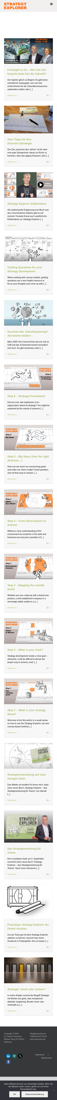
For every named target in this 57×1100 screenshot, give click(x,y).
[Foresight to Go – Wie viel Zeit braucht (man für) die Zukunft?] (28, 51)
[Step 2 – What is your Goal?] (28, 631)
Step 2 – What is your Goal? (25, 649)
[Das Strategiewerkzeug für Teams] (28, 826)
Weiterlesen (11, 95)
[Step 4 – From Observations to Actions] (28, 502)
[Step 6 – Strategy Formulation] (28, 377)
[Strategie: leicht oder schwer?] (28, 970)
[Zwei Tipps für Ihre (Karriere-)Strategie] (28, 119)
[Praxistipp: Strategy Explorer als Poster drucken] (28, 902)
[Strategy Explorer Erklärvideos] (28, 185)
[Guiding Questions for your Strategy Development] (28, 248)
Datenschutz (46, 1058)
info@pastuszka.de (38, 1034)
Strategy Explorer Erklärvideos (26, 203)
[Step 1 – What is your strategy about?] (28, 691)
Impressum (40, 1055)
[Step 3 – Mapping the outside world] (28, 566)
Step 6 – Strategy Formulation (26, 396)
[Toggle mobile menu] (51, 4)
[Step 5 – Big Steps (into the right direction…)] (28, 437)
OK (14, 1094)
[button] (8, 1056)
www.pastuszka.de (37, 1039)
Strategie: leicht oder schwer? (26, 989)
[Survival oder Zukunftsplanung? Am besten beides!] (28, 313)
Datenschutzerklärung (34, 1094)
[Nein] (53, 1090)
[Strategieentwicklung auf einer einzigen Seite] (28, 756)
